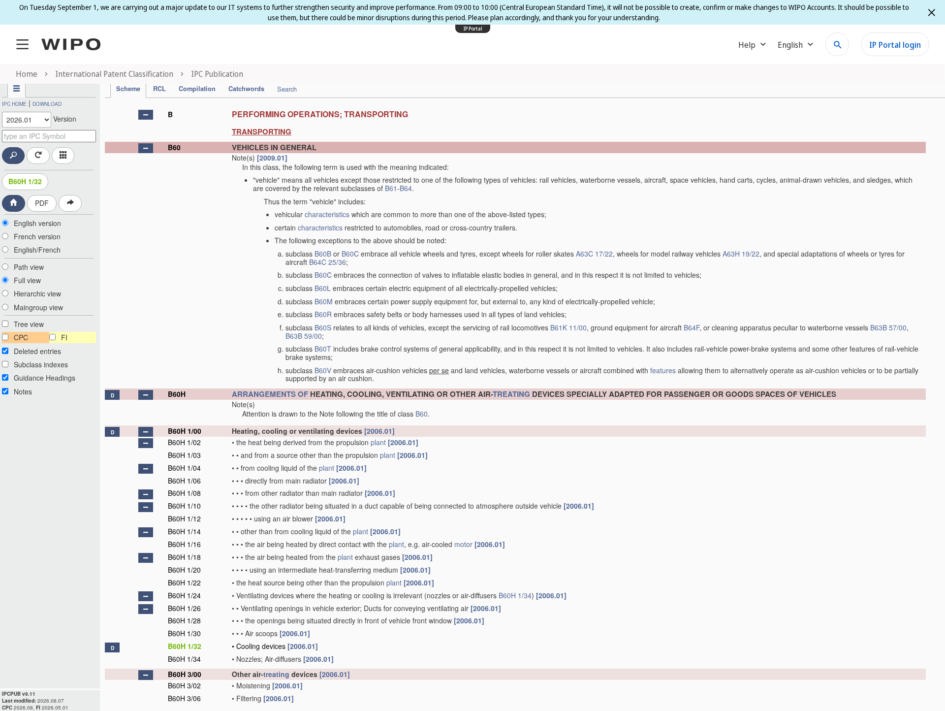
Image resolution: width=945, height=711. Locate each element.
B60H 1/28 (184, 620)
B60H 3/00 (184, 674)
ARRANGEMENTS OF (270, 393)
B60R (323, 314)
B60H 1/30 (184, 633)
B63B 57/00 (888, 327)
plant (378, 442)
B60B (323, 254)
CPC (21, 337)
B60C (350, 254)
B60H (177, 394)
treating (276, 674)
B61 (391, 188)
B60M (324, 301)
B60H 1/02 (184, 442)
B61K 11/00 (568, 327)
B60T (323, 349)
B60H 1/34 (515, 595)
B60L (323, 288)
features (663, 370)
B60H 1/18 (184, 557)
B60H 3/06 (184, 698)
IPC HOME (14, 103)
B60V (323, 370)
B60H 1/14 (184, 531)
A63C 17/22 (594, 254)
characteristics (327, 214)
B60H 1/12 (184, 518)
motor (463, 544)
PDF (42, 203)
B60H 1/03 (184, 455)
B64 (406, 188)
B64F (691, 327)
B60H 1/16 (184, 544)
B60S (323, 327)
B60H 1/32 (25, 181)
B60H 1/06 (184, 480)
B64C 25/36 (327, 262)
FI (64, 337)
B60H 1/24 (184, 595)
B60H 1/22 (184, 582)
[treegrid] (515, 405)
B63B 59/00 (303, 336)
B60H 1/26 (184, 608)
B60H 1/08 (184, 493)
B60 (174, 147)
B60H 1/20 (184, 570)
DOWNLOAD (47, 103)
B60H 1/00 (184, 431)
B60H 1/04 (184, 468)
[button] (145, 115)
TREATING (511, 393)
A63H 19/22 (741, 254)
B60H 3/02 (184, 685)
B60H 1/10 (184, 506)
